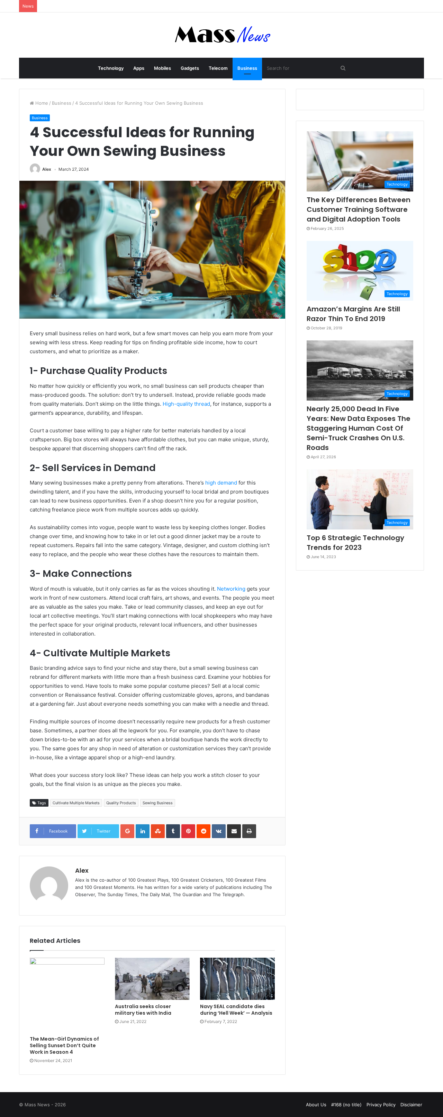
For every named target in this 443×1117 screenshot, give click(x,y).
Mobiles (162, 68)
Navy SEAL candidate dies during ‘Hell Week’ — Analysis (236, 1009)
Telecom (218, 68)
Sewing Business (158, 802)
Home (41, 103)
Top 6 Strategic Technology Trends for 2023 (355, 542)
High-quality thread (186, 404)
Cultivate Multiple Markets (76, 802)
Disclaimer (411, 1104)
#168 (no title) (346, 1104)
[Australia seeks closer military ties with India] (152, 979)
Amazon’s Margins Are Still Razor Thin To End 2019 (353, 313)
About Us (316, 1104)
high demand (221, 482)
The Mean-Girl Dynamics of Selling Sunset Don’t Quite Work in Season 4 (64, 1045)
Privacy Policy (381, 1104)
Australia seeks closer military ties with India (143, 1009)
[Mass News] (221, 35)
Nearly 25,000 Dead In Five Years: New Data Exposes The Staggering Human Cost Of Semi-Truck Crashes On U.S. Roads (358, 428)
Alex (46, 169)
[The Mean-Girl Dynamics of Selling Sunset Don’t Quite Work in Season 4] (67, 995)
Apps (138, 68)
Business (247, 68)
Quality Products (121, 802)
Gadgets (190, 68)
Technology (111, 68)
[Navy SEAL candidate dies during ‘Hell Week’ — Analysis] (237, 979)
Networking (231, 588)
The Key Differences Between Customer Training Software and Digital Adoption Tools (358, 209)
